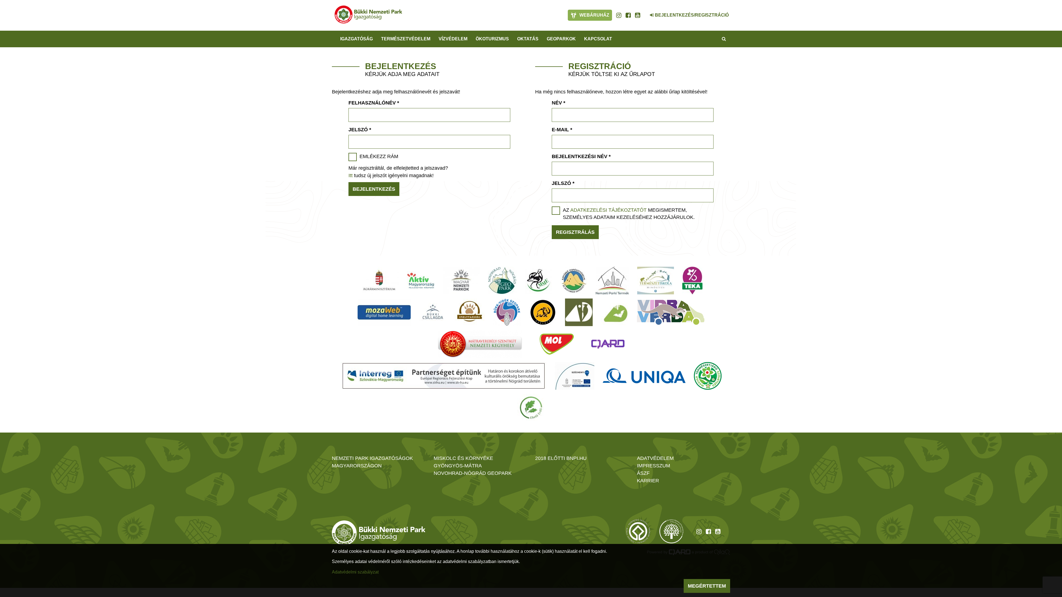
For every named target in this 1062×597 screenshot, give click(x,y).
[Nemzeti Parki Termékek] (612, 280)
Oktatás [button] (527, 38)
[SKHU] (443, 376)
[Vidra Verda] (670, 312)
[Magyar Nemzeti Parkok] (461, 280)
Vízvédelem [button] (453, 38)
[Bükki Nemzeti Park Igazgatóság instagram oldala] (619, 15)
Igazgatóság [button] (356, 38)
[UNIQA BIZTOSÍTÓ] (644, 375)
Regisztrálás (575, 232)
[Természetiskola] (655, 280)
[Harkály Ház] (579, 312)
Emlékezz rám (379, 156)
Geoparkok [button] (561, 38)
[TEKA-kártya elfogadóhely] (692, 280)
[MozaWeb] (384, 312)
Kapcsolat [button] (598, 38)
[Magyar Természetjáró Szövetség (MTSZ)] (708, 376)
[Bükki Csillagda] (432, 312)
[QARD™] (607, 344)
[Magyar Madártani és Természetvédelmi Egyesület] (538, 280)
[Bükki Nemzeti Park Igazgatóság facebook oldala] (628, 15)
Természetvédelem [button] (405, 38)
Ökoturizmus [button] (492, 38)
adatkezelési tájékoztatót (608, 210)
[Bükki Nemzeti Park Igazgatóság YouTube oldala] (638, 15)
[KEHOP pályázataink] (574, 376)
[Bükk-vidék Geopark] (507, 312)
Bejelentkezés (374, 189)
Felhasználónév (373, 103)
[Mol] (556, 344)
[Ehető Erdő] (531, 407)
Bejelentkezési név (581, 156)
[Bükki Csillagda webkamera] (644, 12)
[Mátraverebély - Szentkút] (480, 344)
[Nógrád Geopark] (502, 280)
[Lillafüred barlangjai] (615, 312)
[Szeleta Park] (543, 312)
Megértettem (707, 586)
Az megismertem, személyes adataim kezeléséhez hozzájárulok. (629, 213)
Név (558, 103)
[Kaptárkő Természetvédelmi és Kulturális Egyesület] (573, 280)
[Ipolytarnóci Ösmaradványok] (470, 312)
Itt (350, 175)
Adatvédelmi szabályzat (355, 572)
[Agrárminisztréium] (379, 280)
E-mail (562, 129)
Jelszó (359, 129)
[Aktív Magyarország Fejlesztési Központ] (420, 280)
